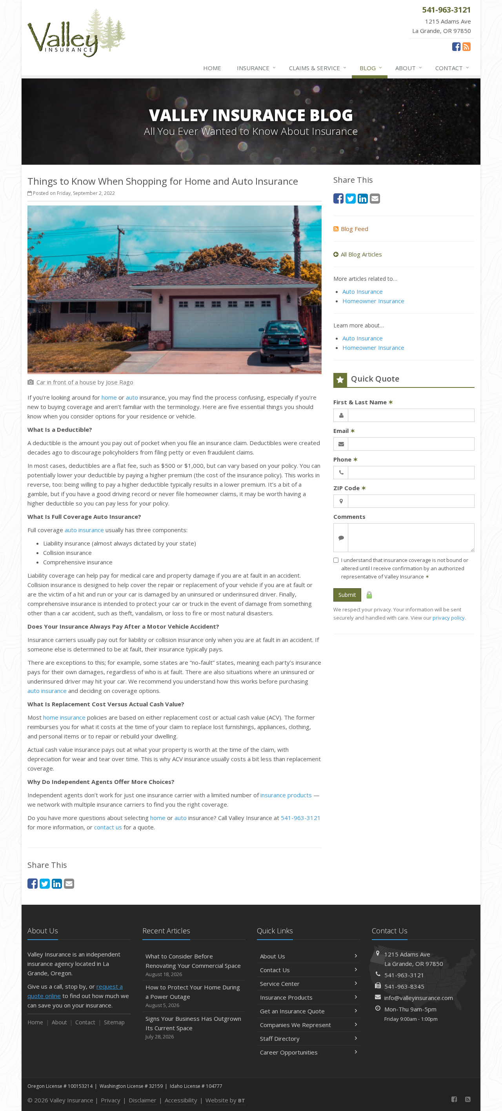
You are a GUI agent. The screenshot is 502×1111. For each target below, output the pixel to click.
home (109, 397)
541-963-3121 (301, 818)
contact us (108, 827)
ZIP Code (349, 488)
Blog (371, 68)
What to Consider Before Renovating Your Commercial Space (193, 965)
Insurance (256, 68)
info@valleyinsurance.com (418, 998)
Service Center (280, 983)
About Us (272, 956)
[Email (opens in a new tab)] (69, 883)
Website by (225, 1100)
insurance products (286, 795)
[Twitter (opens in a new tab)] (45, 883)
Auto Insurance (362, 291)
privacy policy (449, 617)
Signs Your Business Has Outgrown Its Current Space (193, 1027)
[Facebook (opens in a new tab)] (456, 46)
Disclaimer (142, 1100)
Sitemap (114, 1022)
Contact (452, 68)
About (408, 68)
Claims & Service (317, 68)
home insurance (64, 717)
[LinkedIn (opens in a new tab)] (57, 883)
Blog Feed (354, 229)
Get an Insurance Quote (292, 1011)
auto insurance (84, 530)
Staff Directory (280, 1038)
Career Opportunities (289, 1052)
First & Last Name (363, 402)
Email (344, 431)
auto (132, 397)
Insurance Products (286, 997)
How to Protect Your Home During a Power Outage (193, 996)
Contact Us (275, 970)
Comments (349, 516)
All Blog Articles (361, 254)
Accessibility (181, 1100)
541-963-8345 (404, 986)
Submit (347, 594)
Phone (345, 459)
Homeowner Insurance (373, 301)
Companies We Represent (295, 1025)
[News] (466, 46)
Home (212, 68)
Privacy (110, 1100)
